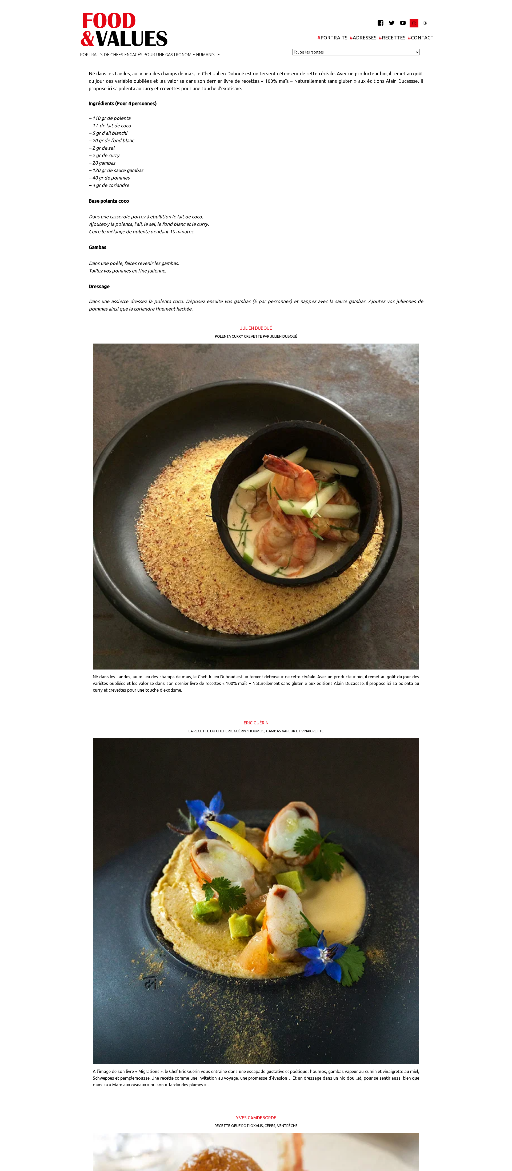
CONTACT (421, 37)
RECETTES (392, 37)
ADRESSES (363, 37)
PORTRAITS (332, 37)
